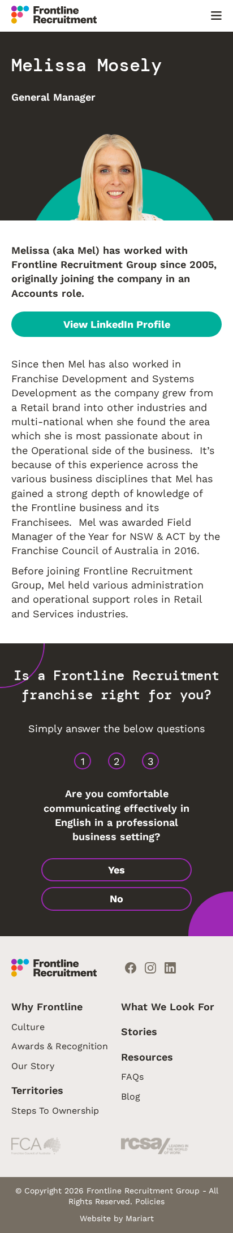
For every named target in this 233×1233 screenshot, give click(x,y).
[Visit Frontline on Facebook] (130, 969)
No (116, 899)
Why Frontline (47, 1007)
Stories (139, 1031)
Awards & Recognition (59, 1046)
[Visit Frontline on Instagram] (150, 969)
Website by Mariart (117, 1218)
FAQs (132, 1076)
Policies (150, 1201)
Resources (147, 1057)
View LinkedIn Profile (116, 324)
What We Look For (167, 1007)
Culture (28, 1027)
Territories (37, 1090)
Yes (116, 870)
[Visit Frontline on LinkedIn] (170, 969)
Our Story (32, 1066)
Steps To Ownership (55, 1110)
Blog (130, 1096)
